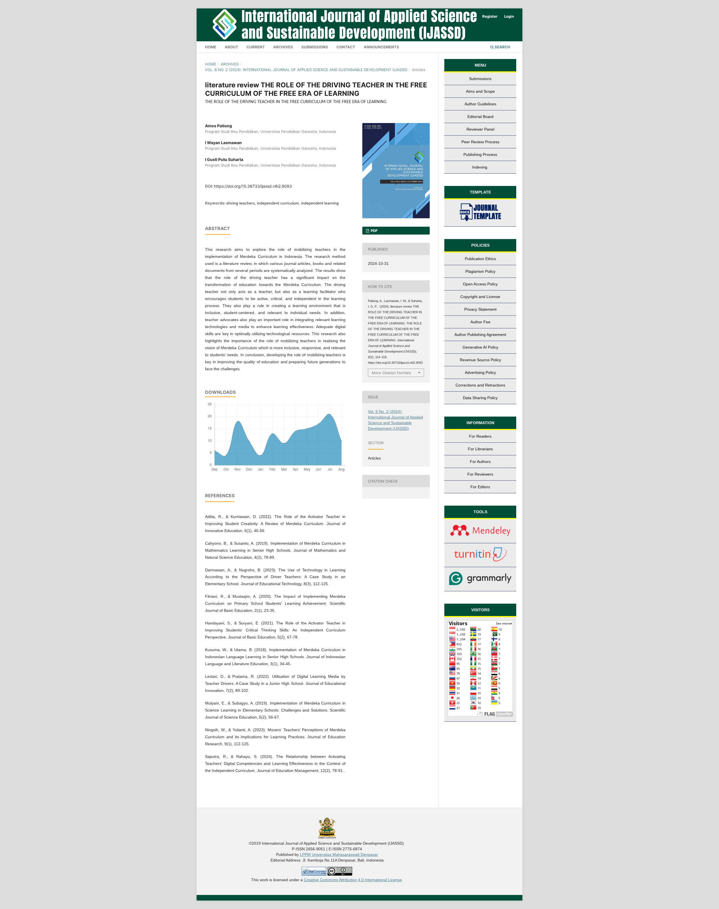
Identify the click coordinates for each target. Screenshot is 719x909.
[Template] (480, 213)
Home (210, 47)
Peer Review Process (480, 142)
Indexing (480, 167)
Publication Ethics (480, 258)
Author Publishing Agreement (480, 334)
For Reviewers (480, 474)
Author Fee (480, 322)
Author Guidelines (480, 104)
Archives (283, 47)
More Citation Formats (391, 373)
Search (502, 47)
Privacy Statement (480, 309)
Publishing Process (480, 154)
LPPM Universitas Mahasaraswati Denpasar (339, 854)
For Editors (480, 487)
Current (256, 47)
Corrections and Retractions (480, 385)
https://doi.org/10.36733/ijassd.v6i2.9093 (253, 186)
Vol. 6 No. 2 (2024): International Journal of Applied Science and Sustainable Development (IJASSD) (306, 69)
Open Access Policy (480, 284)
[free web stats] (314, 874)
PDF (374, 230)
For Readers (480, 436)
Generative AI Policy (480, 347)
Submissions (314, 47)
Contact (345, 47)
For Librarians (480, 449)
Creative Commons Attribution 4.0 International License (353, 880)
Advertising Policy (480, 372)
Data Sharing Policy (480, 398)
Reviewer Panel (480, 129)
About (231, 47)
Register (489, 16)
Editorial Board (480, 116)
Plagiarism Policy (480, 271)
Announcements (381, 47)
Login (509, 16)
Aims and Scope (480, 91)
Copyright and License (480, 296)
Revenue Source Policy (480, 360)
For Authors (480, 461)
